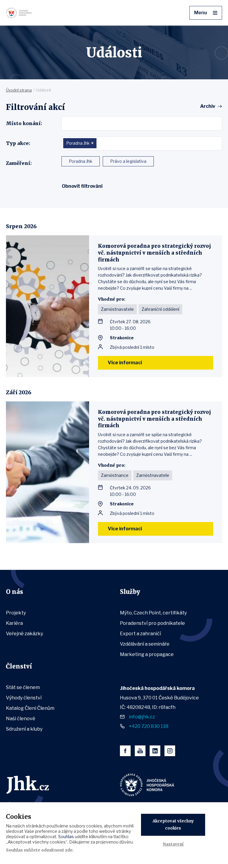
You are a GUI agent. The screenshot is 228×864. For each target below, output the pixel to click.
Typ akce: (18, 143)
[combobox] (141, 123)
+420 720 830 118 (148, 726)
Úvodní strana (19, 90)
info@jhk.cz (142, 717)
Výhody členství (24, 698)
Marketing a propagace (147, 654)
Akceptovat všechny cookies (173, 825)
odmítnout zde (57, 850)
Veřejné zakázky (24, 633)
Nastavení (173, 844)
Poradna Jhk (80, 161)
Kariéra (14, 623)
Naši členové (20, 718)
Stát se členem (23, 687)
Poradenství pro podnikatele (152, 623)
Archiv (207, 106)
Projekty (16, 613)
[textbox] (65, 123)
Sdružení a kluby (24, 729)
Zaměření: (19, 163)
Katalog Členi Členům (30, 708)
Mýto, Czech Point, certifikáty (153, 613)
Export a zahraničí (140, 633)
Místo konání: (24, 123)
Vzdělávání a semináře (145, 644)
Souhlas (66, 836)
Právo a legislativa (128, 161)
